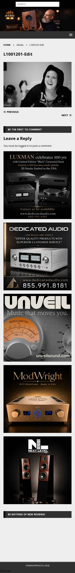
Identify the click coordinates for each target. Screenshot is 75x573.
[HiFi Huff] (37, 29)
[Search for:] (37, 4)
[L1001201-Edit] (37, 105)
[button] (70, 34)
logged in (23, 145)
